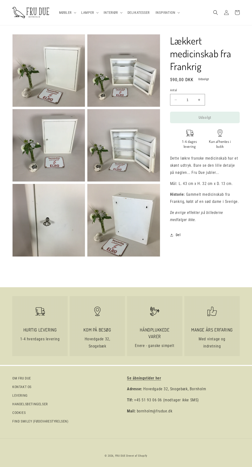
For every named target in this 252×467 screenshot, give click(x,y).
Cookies (19, 413)
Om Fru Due (21, 378)
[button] (67, 12)
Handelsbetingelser (30, 404)
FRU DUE (120, 455)
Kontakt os (22, 387)
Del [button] (178, 235)
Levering (20, 395)
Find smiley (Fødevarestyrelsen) (40, 421)
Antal (173, 90)
